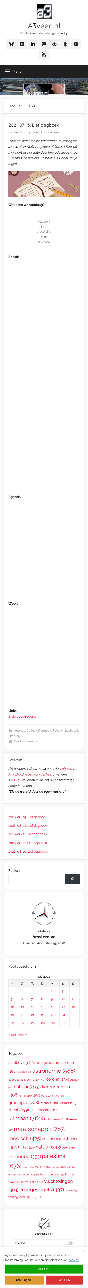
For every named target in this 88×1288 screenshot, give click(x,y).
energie (29, 1095)
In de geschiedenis (22, 716)
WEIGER (64, 1280)
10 (63, 999)
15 (42, 1007)
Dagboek (44, 731)
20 (23, 1015)
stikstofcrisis (21, 1174)
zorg (36, 1197)
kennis (18, 1109)
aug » (22, 1034)
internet (49, 1103)
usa (20, 1182)
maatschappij (40, 1128)
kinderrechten (45, 1110)
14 (32, 1007)
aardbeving (22, 1062)
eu (46, 1095)
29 (43, 1023)
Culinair (32, 731)
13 (22, 1007)
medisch (24, 1138)
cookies (74, 1260)
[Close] (83, 1250)
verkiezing (34, 1181)
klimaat (25, 1118)
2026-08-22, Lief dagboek (27, 834)
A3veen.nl (44, 25)
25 (73, 1015)
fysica (58, 1095)
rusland (59, 1167)
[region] (44, 1267)
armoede (24, 1071)
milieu (27, 1147)
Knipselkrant (69, 731)
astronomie (53, 1071)
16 (52, 1007)
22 (42, 1015)
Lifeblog (14, 736)
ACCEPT (44, 1269)
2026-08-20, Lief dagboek (27, 851)
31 (63, 1023)
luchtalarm (53, 1119)
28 (33, 1023)
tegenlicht (39, 1174)
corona (57, 1079)
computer (36, 1079)
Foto (56, 731)
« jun (12, 1034)
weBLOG (14, 780)
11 (73, 999)
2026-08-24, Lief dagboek (27, 817)
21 (32, 1015)
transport (56, 1174)
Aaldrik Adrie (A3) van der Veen (30, 774)
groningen (23, 1102)
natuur (48, 1147)
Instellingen (23, 1280)
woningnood (19, 1197)
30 (53, 1023)
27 (22, 1023)
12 (12, 1007)
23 (52, 1015)
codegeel (17, 1079)
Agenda (19, 731)
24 (63, 1015)
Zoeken (14, 871)
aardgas (45, 1062)
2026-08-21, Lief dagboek (27, 843)
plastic (28, 1167)
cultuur (26, 1086)
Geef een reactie (26, 741)
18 (73, 1007)
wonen (71, 1190)
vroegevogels (41, 1190)
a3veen (55, 132)
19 (12, 1015)
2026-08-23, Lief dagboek (27, 826)
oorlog (28, 1156)
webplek (66, 769)
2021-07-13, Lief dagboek (33, 125)
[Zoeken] (72, 879)
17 (63, 1007)
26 (12, 1023)
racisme (43, 1167)
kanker (68, 1103)
